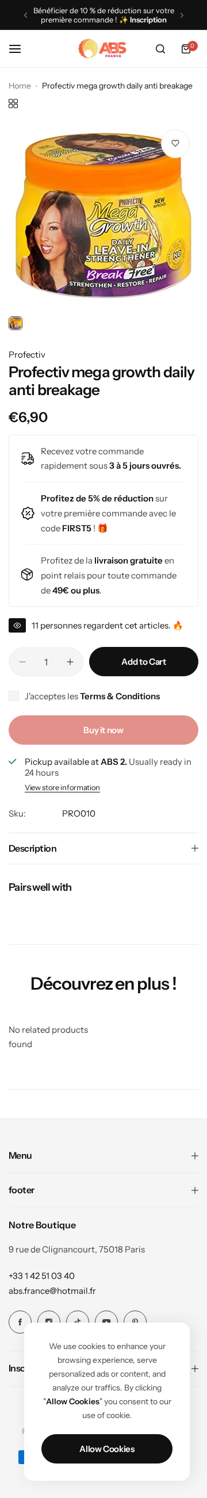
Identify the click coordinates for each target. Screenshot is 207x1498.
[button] (25, 15)
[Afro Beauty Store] (103, 49)
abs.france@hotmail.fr (52, 1290)
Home (20, 86)
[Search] (160, 49)
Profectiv (27, 354)
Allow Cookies (106, 1448)
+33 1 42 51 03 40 (42, 1275)
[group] (103, 216)
